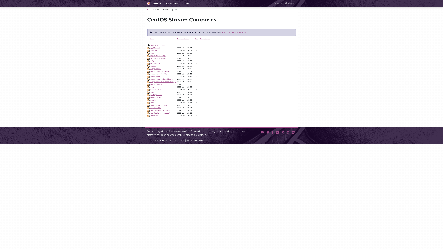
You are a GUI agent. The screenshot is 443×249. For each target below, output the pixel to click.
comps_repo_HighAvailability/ (163, 79)
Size (196, 39)
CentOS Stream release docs (234, 32)
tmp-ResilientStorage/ (160, 113)
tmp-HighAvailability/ (160, 110)
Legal (182, 140)
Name (152, 39)
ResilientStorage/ (158, 58)
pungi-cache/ (156, 97)
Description (205, 39)
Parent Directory (157, 45)
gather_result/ (156, 89)
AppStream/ (155, 48)
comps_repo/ (155, 69)
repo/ (152, 102)
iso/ (152, 92)
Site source (198, 140)
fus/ (152, 87)
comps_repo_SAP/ (157, 84)
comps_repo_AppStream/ (160, 71)
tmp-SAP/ (154, 115)
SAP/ (152, 61)
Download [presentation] (278, 3)
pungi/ (153, 100)
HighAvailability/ (158, 56)
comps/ (153, 66)
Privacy (189, 140)
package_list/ (156, 95)
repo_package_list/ (158, 105)
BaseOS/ (153, 50)
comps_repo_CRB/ (157, 77)
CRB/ (152, 53)
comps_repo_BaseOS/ (158, 74)
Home (149, 10)
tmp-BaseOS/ (155, 108)
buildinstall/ (156, 63)
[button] (262, 132)
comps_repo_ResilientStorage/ (163, 82)
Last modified (183, 39)
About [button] (291, 3)
